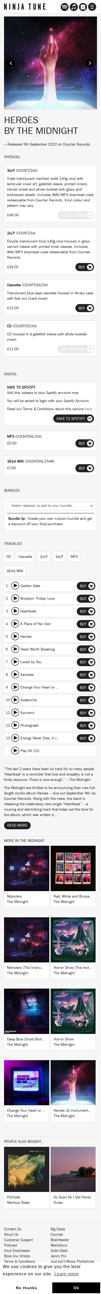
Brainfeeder (60, 1240)
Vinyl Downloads (17, 1251)
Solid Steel (59, 1251)
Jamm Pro (58, 1256)
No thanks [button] (26, 1288)
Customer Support (18, 1240)
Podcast (10, 1245)
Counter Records (76, 144)
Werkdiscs (59, 1245)
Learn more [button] (66, 1274)
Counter (57, 1234)
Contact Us (12, 1229)
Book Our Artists (17, 1256)
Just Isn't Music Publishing (72, 1261)
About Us (11, 1234)
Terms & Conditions (19, 1261)
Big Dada (58, 1229)
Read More (17, 825)
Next (90, 63)
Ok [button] (76, 1288)
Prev (11, 63)
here (88, 409)
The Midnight (47, 131)
